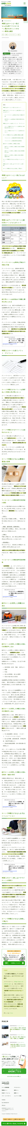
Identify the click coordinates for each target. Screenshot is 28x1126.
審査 (6, 34)
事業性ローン (4, 1090)
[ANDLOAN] (6, 3)
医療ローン (16, 1093)
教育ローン (16, 1090)
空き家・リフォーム (6, 1093)
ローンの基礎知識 (5, 1087)
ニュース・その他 (17, 1095)
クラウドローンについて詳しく (14, 1076)
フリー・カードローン (6, 1095)
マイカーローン (7, 20)
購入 (19, 34)
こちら (11, 1013)
